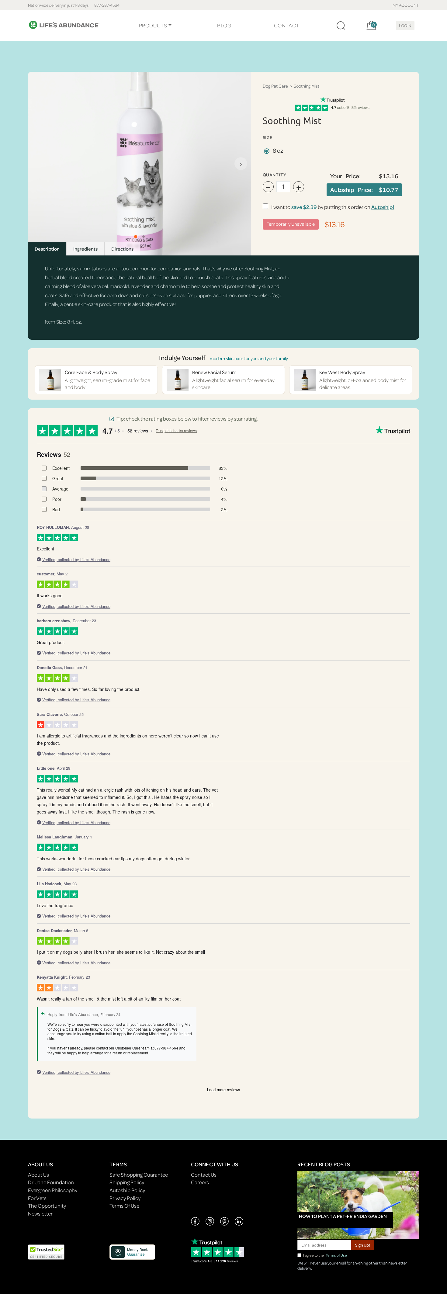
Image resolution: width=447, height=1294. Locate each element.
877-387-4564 (107, 5)
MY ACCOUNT (406, 5)
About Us (38, 1174)
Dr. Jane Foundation (51, 1182)
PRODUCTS (153, 25)
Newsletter (40, 1213)
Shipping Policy (126, 1182)
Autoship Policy (127, 1190)
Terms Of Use (124, 1205)
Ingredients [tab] (85, 248)
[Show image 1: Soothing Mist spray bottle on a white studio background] (135, 236)
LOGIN (405, 25)
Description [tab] (47, 248)
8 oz (278, 150)
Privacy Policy (124, 1198)
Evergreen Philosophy (52, 1190)
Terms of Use (336, 1255)
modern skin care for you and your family (249, 358)
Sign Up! (362, 1245)
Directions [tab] (122, 248)
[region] (139, 163)
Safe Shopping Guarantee (138, 1174)
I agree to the (325, 1255)
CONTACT (286, 25)
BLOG (224, 25)
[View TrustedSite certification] (46, 1251)
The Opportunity (47, 1205)
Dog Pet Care (275, 86)
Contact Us (204, 1174)
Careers (200, 1182)
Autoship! (382, 207)
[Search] (340, 25)
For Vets (37, 1198)
